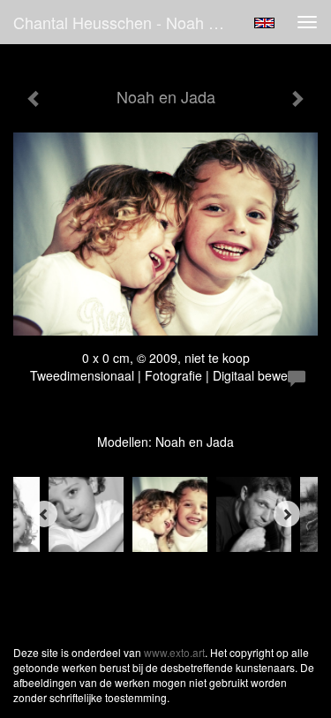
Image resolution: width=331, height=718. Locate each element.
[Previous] (44, 514)
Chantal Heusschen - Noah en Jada (126, 22)
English (264, 23)
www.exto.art (174, 652)
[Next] (287, 514)
